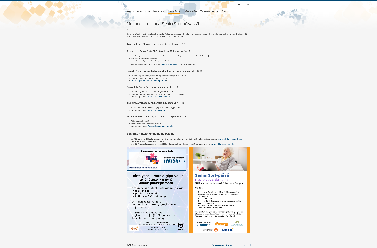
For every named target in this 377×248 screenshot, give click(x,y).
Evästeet (229, 245)
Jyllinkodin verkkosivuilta (157, 110)
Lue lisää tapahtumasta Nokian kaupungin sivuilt (148, 81)
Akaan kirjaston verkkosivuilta (223, 144)
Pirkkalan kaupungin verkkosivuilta (160, 126)
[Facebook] (235, 245)
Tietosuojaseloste (218, 245)
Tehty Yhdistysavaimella (244, 245)
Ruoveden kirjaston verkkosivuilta (160, 97)
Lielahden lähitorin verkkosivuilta (230, 139)
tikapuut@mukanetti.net (169, 65)
